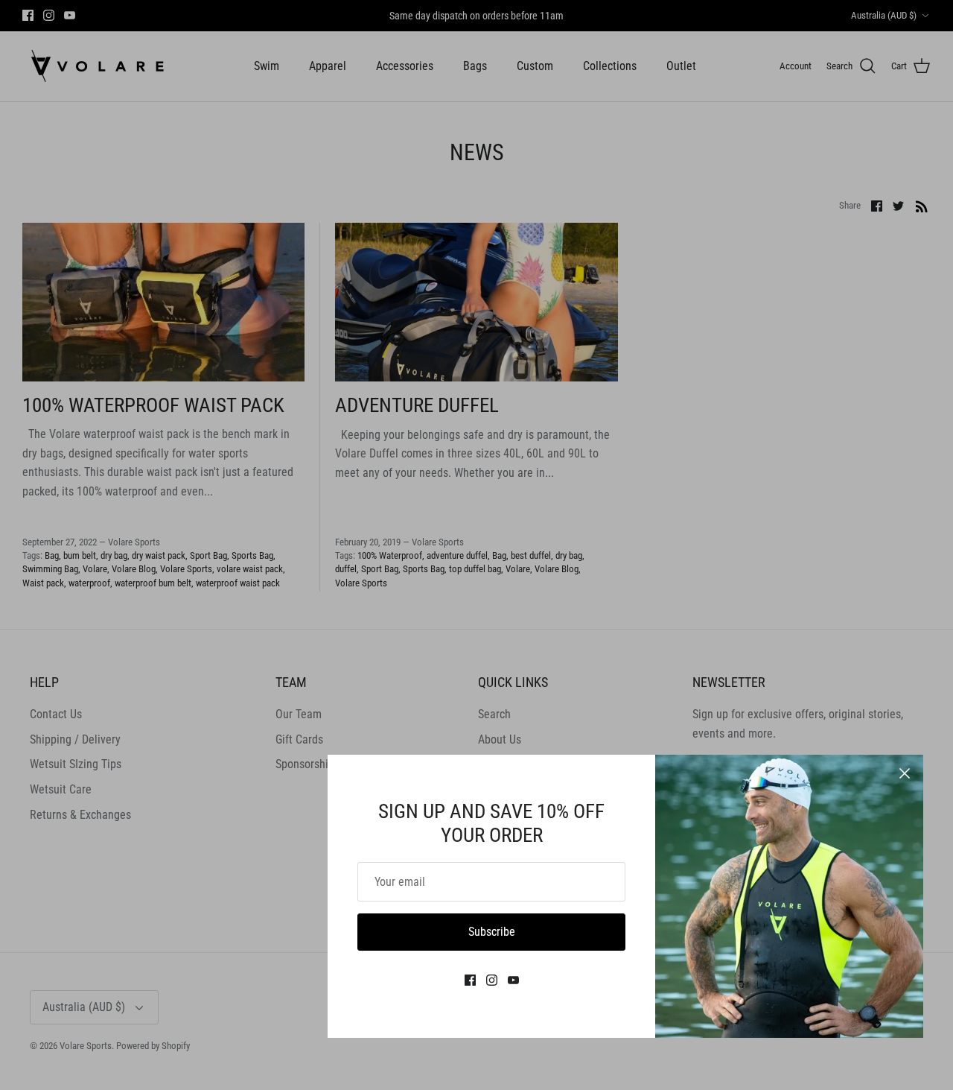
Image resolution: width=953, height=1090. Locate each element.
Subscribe (491, 932)
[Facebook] (470, 980)
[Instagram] (491, 980)
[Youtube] (513, 980)
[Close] (904, 773)
